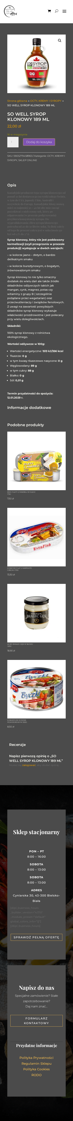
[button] (59, 40)
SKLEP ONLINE (27, 160)
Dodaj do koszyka (39, 142)
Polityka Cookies (36, 1069)
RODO (36, 1075)
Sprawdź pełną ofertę (36, 937)
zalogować (29, 765)
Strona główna (17, 101)
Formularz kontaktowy (36, 1021)
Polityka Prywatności (36, 1058)
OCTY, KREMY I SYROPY (45, 101)
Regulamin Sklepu (37, 1063)
